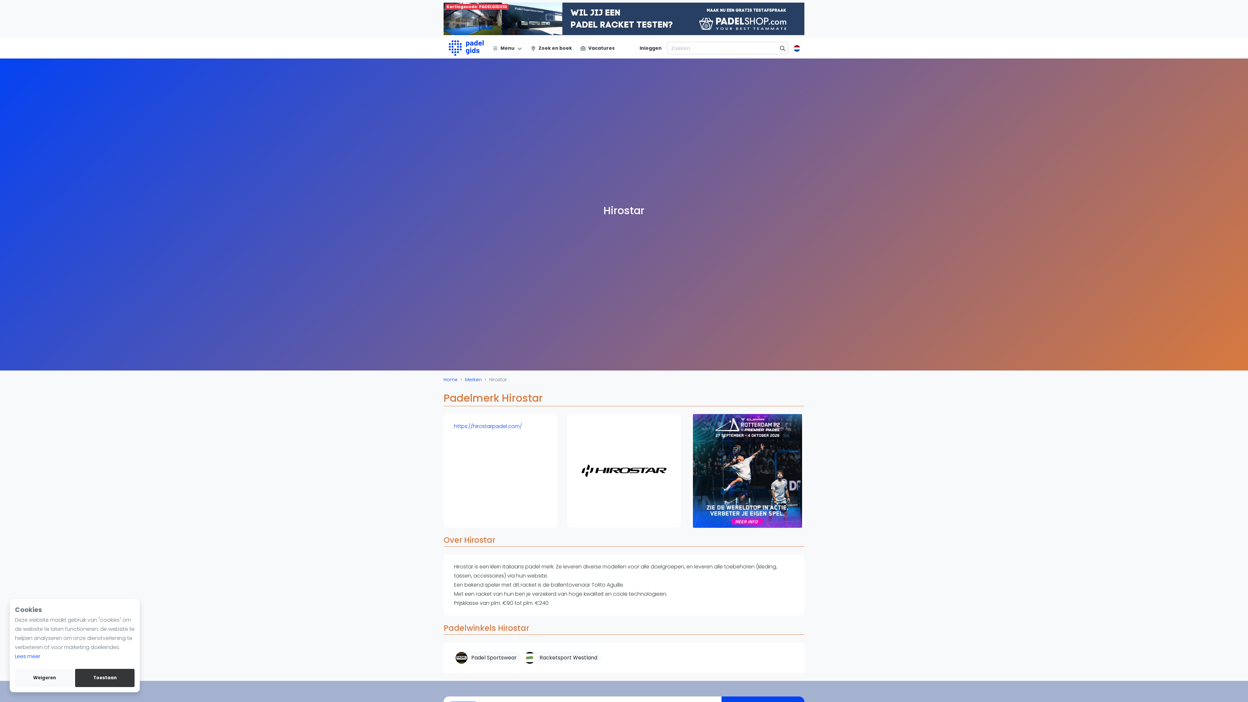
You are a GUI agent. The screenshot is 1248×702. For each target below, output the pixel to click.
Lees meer (27, 656)
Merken (473, 379)
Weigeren (44, 678)
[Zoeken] (782, 48)
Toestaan (105, 678)
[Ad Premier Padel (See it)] (747, 471)
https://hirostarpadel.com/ (488, 426)
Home (451, 379)
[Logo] (466, 48)
